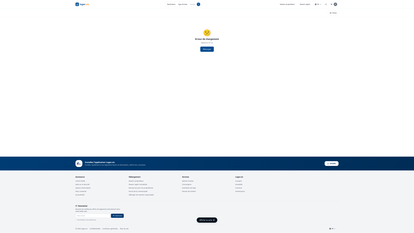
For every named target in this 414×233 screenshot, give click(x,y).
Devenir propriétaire (287, 4)
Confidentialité (95, 229)
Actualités (238, 184)
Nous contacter (80, 191)
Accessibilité (79, 195)
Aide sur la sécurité (82, 184)
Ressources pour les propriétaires (141, 188)
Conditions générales (110, 229)
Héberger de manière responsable (141, 195)
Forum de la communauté (138, 191)
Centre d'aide (80, 181)
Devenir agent (305, 4)
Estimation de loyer (189, 188)
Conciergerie (186, 184)
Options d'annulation (83, 188)
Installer (333, 163)
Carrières (238, 188)
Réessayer (207, 49)
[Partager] (326, 4)
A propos (238, 181)
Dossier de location (189, 191)
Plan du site (124, 229)
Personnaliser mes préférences (86, 220)
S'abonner (118, 216)
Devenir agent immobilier (138, 184)
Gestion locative (188, 181)
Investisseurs (240, 191)
